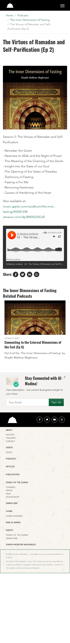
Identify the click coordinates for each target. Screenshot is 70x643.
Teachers (11, 438)
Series (9, 452)
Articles (10, 466)
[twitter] (47, 420)
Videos (9, 447)
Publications (13, 474)
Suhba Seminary (14, 516)
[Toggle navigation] (62, 5)
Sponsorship (12, 497)
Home (9, 15)
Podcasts (23, 15)
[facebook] (40, 420)
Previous (8, 333)
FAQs (8, 493)
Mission (10, 434)
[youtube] (54, 420)
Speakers (10, 487)
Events (9, 530)
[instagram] (62, 420)
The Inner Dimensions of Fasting (30, 20)
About (9, 430)
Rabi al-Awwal (13, 522)
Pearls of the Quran (17, 482)
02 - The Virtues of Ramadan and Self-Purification (46, 264)
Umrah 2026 (11, 503)
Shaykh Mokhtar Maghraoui (21, 544)
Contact (10, 441)
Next (62, 333)
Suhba (9, 511)
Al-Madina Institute (14, 264)
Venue (9, 490)
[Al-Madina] (10, 5)
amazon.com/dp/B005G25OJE (24, 217)
